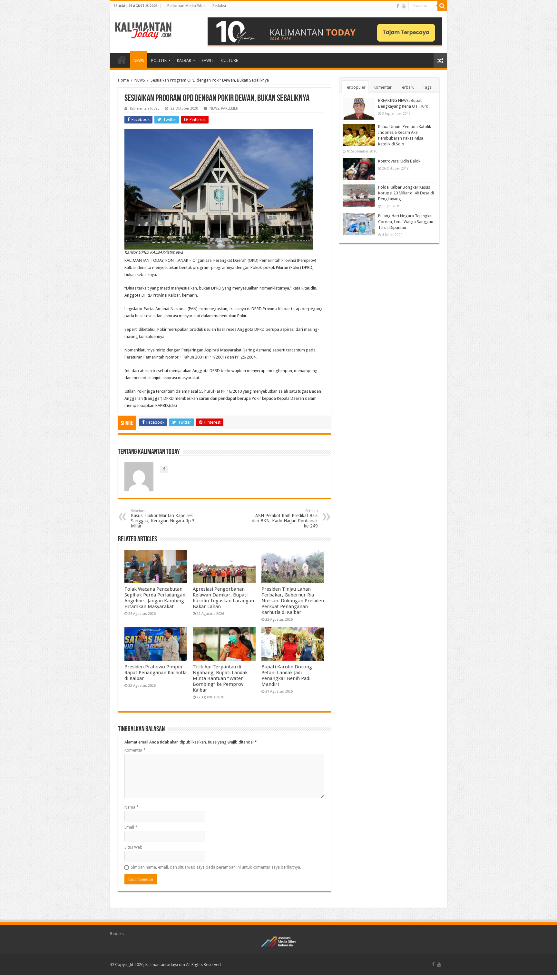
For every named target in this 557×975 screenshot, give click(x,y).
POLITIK (159, 60)
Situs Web (133, 847)
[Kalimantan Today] (143, 30)
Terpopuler (355, 87)
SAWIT (207, 60)
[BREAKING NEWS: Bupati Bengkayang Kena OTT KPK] (359, 109)
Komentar (135, 750)
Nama (131, 807)
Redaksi (219, 6)
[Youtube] (403, 6)
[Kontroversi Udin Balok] (359, 169)
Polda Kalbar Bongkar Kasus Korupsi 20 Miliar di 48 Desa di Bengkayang (406, 193)
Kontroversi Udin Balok (399, 161)
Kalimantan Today (144, 108)
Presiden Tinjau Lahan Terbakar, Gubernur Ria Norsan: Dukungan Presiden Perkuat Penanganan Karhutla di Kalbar (292, 600)
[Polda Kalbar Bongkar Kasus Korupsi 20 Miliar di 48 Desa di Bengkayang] (359, 195)
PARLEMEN (230, 108)
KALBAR (184, 60)
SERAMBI (121, 59)
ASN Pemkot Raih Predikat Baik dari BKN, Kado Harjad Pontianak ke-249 (285, 518)
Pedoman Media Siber (186, 6)
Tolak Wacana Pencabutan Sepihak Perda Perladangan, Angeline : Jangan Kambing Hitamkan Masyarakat (155, 597)
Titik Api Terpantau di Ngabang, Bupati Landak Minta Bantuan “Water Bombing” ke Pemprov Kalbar (220, 678)
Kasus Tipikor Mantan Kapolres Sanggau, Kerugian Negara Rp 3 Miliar (163, 518)
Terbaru (407, 87)
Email (130, 827)
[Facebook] (398, 6)
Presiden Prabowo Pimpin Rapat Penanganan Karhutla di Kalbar (155, 672)
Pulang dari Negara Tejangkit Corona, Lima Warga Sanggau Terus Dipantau (405, 221)
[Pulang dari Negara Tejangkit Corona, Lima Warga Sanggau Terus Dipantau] (359, 224)
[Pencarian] (442, 6)
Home (123, 80)
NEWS (138, 60)
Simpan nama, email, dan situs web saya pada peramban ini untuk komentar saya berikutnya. (216, 867)
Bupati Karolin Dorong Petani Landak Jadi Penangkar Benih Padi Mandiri (286, 675)
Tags (427, 87)
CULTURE (229, 60)
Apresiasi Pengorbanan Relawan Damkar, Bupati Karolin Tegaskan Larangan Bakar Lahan (223, 597)
